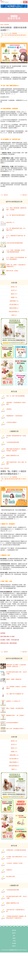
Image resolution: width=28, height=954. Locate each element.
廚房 (14, 935)
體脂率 (16, 478)
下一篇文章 (23, 195)
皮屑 (19, 35)
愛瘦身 (2, 24)
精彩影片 (14, 946)
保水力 (6, 35)
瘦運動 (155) (14, 297)
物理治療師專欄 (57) (14, 311)
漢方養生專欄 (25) (14, 304)
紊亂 (14, 478)
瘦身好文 (14, 933)
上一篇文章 (5, 195)
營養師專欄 (14, 18)
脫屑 (10, 478)
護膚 (21, 35)
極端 (12, 478)
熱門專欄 (14, 16)
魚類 (24, 35)
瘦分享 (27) (14, 290)
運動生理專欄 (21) (14, 308)
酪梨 (11, 35)
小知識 (14, 940)
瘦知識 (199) (14, 287)
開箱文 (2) (14, 315)
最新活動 (14, 930)
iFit (4, 2)
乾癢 (15, 35)
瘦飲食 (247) (14, 294)
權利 (8, 478)
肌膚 (13, 35)
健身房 (14, 938)
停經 (19, 478)
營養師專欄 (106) (14, 301)
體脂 (5, 478)
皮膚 (9, 35)
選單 (25, 2)
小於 (21, 478)
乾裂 (17, 35)
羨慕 (24, 478)
